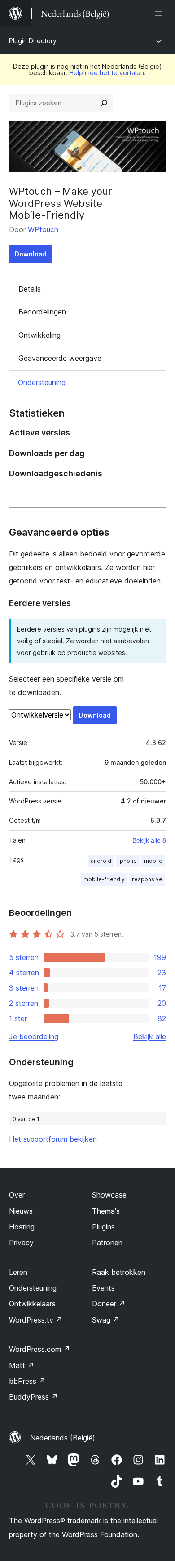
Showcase (109, 1194)
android (101, 860)
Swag (105, 1319)
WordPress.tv (35, 1319)
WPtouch (43, 229)
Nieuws (21, 1211)
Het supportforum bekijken (53, 1139)
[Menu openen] (160, 13)
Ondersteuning (42, 382)
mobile (153, 860)
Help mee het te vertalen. (107, 72)
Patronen (107, 1242)
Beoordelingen (42, 311)
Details (29, 288)
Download (31, 254)
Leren (18, 1272)
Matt (21, 1365)
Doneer (108, 1303)
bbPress (27, 1381)
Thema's (106, 1211)
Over (17, 1194)
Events (103, 1287)
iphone (127, 860)
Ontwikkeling (39, 335)
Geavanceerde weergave (59, 358)
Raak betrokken (118, 1272)
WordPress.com (39, 1349)
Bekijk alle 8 (149, 840)
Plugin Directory (33, 41)
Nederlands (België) (62, 1437)
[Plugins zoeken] (104, 103)
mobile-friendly (104, 879)
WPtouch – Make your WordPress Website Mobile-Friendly (60, 203)
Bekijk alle (149, 1036)
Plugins (103, 1226)
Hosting (22, 1226)
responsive (147, 879)
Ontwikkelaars (32, 1303)
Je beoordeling (33, 1036)
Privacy (21, 1242)
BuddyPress (33, 1396)
